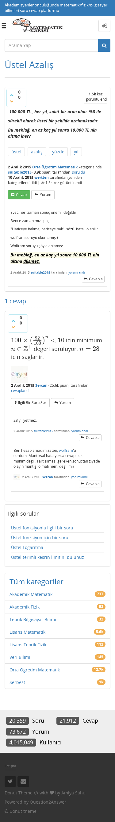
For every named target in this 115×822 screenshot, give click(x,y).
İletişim (10, 765)
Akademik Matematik (31, 594)
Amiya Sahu (73, 793)
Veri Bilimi (20, 657)
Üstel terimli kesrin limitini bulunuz (47, 557)
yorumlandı (76, 272)
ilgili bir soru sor (32, 402)
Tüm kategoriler (36, 581)
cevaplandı (20, 390)
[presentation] (37, 340)
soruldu (78, 172)
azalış (37, 152)
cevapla (96, 279)
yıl (76, 152)
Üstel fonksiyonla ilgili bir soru (42, 528)
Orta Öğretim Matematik (55, 167)
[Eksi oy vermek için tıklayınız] (11, 101)
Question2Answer (48, 802)
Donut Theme (19, 793)
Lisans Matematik (27, 632)
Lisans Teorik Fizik (28, 644)
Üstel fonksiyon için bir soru (39, 537)
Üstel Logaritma (27, 547)
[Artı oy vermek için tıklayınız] (11, 95)
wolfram (66, 450)
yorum (45, 194)
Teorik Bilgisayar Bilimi (33, 619)
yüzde (58, 152)
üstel (16, 152)
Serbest (17, 682)
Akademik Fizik (25, 607)
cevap (21, 194)
